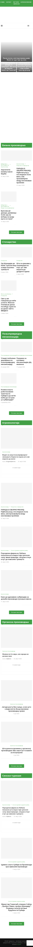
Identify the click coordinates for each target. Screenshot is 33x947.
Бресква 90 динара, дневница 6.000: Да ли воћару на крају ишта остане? (8, 215)
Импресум (16, 4)
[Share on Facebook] (7, 180)
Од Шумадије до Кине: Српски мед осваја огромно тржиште (8, 266)
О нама (2, 2)
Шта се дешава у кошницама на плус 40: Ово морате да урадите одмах (23, 267)
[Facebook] (18, 25)
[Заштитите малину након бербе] (8, 155)
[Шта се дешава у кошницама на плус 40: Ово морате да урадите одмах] (24, 252)
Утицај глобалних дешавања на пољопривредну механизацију (8, 361)
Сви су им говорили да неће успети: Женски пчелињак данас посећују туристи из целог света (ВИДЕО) (8, 305)
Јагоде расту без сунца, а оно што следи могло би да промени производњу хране (16, 709)
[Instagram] (21, 25)
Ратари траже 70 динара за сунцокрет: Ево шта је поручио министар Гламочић (8, 66)
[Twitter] (20, 25)
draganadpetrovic (11, 461)
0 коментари (16, 468)
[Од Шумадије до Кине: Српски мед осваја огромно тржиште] (8, 252)
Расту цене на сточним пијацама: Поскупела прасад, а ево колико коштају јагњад (24, 66)
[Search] (31, 25)
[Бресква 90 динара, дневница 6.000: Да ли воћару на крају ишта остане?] (8, 196)
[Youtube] (23, 25)
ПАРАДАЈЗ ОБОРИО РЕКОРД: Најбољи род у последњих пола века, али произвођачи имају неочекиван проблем (24, 176)
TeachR (19, 944)
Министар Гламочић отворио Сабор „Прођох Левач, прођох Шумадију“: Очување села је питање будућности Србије (16, 907)
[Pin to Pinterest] (10, 180)
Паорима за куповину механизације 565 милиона (23, 361)
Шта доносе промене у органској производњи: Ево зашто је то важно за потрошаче (16, 751)
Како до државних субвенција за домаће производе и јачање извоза (16, 598)
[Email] (25, 25)
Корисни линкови (26, 2)
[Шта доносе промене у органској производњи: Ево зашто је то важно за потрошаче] (16, 732)
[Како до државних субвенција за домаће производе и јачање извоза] (16, 580)
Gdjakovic (8, 659)
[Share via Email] (12, 180)
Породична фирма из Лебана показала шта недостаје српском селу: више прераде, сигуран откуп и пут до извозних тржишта (16, 556)
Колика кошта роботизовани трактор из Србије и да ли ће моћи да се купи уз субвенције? (8, 395)
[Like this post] (4, 180)
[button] (3, 56)
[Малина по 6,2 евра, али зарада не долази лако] (16, 637)
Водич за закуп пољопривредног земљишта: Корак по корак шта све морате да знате (16, 457)
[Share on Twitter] (8, 180)
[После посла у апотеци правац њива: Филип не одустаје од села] (16, 52)
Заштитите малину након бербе (6, 172)
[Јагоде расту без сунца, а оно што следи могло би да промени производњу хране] (16, 690)
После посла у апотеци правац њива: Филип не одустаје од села (16, 59)
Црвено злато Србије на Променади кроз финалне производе (16, 866)
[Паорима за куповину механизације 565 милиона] (24, 347)
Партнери (16, 2)
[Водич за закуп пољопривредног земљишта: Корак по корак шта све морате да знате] (16, 438)
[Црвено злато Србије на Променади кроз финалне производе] (16, 848)
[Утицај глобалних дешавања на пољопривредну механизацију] (8, 347)
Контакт (8, 2)
